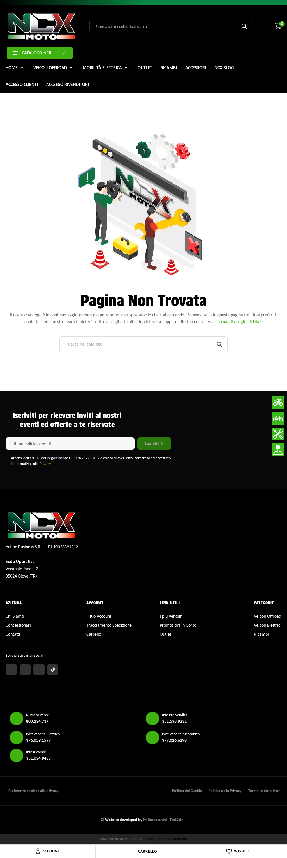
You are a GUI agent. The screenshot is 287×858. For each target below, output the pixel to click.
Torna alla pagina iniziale (240, 321)
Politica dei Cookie (187, 790)
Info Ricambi (36, 752)
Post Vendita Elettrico (43, 734)
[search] (244, 26)
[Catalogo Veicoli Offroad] (278, 402)
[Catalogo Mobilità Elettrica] (278, 418)
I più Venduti (171, 616)
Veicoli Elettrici (267, 625)
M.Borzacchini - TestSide (163, 819)
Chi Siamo (15, 616)
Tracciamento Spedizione (109, 625)
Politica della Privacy (225, 790)
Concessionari (18, 625)
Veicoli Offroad (267, 616)
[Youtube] (39, 669)
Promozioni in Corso (178, 625)
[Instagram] (25, 669)
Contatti (13, 634)
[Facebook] (11, 669)
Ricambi (261, 634)
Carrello (147, 851)
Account (51, 851)
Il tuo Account (98, 616)
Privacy (45, 463)
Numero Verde (37, 715)
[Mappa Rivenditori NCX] (278, 449)
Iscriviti (152, 443)
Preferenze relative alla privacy (33, 790)
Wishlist (243, 851)
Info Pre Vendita (174, 715)
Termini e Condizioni (264, 790)
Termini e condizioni (172, 839)
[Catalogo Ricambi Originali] (278, 434)
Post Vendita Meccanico (181, 734)
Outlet (165, 634)
